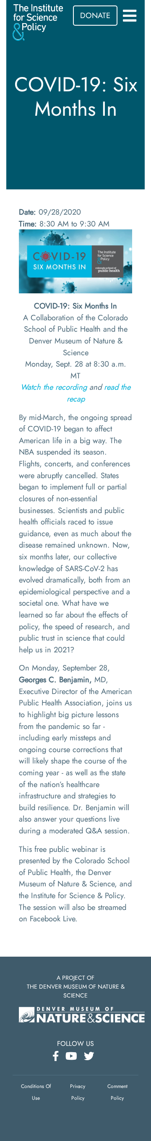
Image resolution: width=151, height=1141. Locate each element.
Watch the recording (54, 387)
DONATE (95, 15)
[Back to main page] (38, 21)
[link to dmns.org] (82, 1013)
